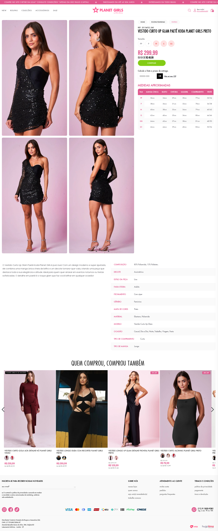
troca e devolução (201, 494)
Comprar (151, 63)
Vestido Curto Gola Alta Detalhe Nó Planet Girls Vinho (28, 452)
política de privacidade (203, 487)
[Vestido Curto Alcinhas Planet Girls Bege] (168, 455)
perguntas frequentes (167, 494)
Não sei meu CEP (170, 76)
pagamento (199, 490)
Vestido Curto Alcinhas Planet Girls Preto (180, 451)
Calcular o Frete (147, 76)
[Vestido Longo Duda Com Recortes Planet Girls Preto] (58, 458)
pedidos (163, 490)
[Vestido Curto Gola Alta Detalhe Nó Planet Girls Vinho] (6, 458)
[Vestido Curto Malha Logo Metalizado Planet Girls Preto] (214, 458)
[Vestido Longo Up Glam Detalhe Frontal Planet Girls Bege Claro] (116, 458)
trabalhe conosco (134, 498)
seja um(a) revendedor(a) (137, 494)
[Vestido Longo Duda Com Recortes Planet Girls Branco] (64, 458)
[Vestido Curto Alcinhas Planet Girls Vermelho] (174, 455)
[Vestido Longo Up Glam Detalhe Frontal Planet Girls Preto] (110, 458)
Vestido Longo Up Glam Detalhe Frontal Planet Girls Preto (133, 452)
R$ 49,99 (150, 57)
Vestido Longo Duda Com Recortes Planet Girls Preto (80, 452)
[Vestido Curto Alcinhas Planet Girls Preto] (162, 455)
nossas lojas (132, 487)
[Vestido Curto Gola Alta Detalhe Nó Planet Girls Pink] (12, 458)
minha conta (164, 487)
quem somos (133, 490)
